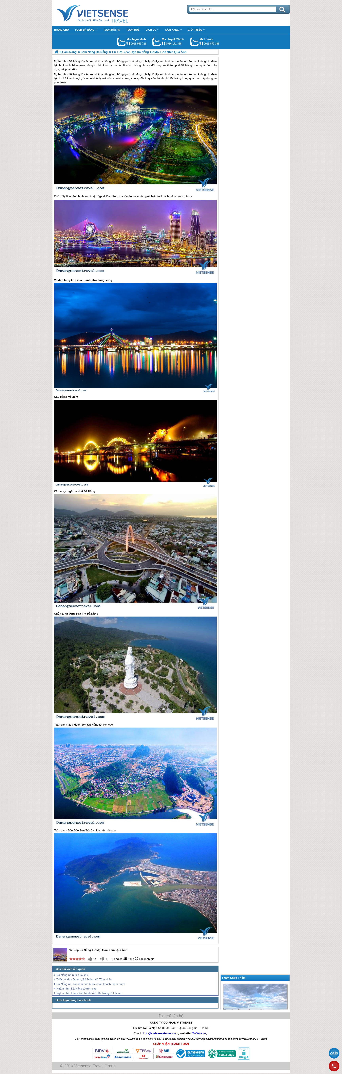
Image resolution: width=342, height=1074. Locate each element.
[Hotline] (334, 1066)
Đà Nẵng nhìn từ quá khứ (72, 974)
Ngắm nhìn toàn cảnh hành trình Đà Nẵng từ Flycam (89, 993)
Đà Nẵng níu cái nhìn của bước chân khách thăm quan (90, 984)
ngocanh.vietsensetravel (128, 44)
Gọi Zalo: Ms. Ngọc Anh (121, 41)
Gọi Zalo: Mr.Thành (194, 41)
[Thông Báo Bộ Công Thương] (190, 1058)
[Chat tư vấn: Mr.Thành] (201, 44)
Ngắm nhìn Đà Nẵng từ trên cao (76, 988)
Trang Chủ (102, 13)
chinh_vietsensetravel (163, 44)
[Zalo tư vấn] (334, 1053)
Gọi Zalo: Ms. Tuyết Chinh (156, 41)
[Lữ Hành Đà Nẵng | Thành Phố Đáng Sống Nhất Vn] (56, 51)
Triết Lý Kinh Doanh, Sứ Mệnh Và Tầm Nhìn (84, 979)
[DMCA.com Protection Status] (243, 1058)
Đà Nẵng (74, 74)
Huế (80, 491)
